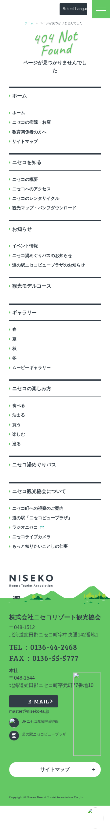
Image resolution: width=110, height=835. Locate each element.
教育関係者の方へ (29, 131)
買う (16, 424)
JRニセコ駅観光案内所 (41, 721)
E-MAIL (38, 701)
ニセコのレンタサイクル (35, 198)
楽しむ (18, 434)
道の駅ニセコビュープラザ (44, 734)
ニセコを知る (27, 162)
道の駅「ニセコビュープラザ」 (42, 517)
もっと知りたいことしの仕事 (40, 546)
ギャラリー (24, 312)
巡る (16, 443)
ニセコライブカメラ (31, 536)
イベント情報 (25, 245)
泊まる (18, 414)
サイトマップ (25, 141)
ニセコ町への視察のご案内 (38, 508)
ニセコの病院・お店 (31, 122)
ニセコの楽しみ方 (31, 388)
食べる (18, 405)
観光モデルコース (31, 286)
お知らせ (22, 229)
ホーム (29, 23)
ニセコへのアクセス (31, 188)
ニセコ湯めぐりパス (34, 464)
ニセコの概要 (25, 179)
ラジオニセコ (25, 527)
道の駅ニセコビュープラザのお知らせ (48, 265)
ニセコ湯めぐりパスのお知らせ (42, 255)
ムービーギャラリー (31, 367)
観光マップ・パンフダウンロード (44, 207)
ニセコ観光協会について (39, 491)
